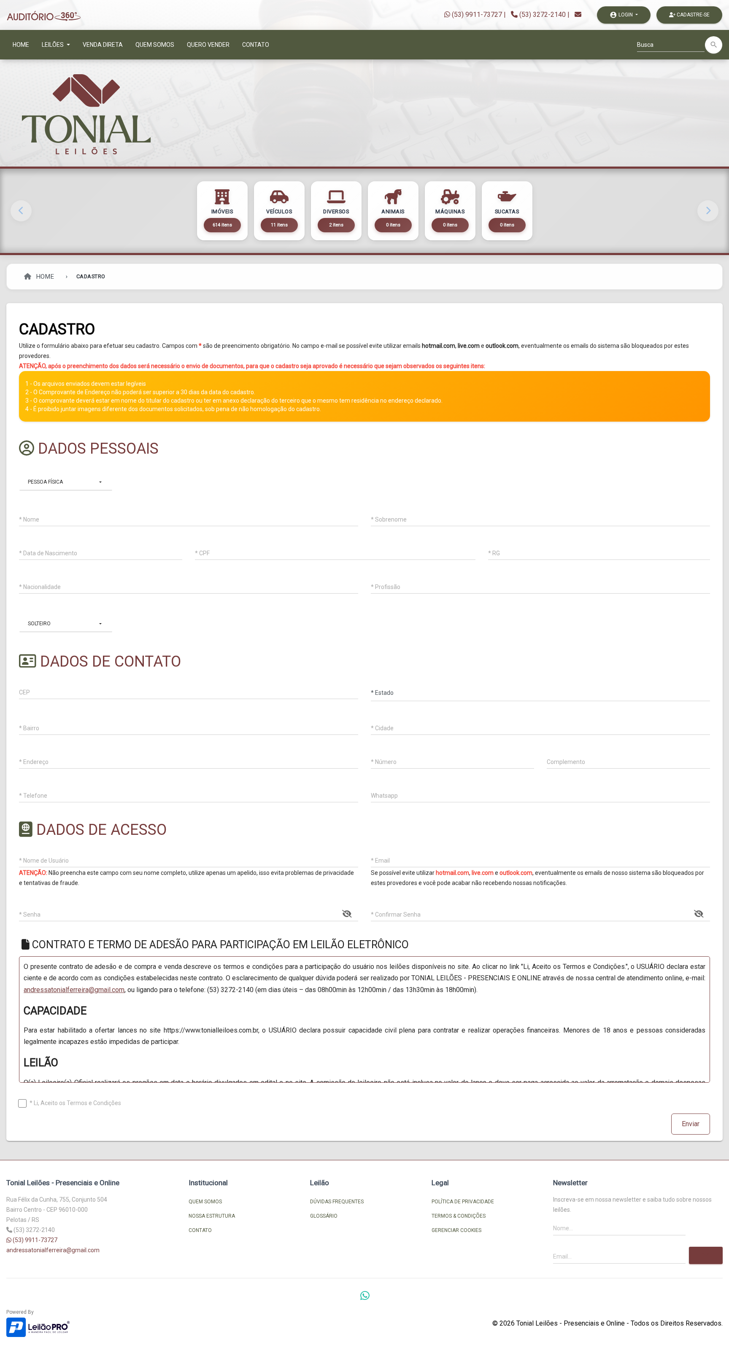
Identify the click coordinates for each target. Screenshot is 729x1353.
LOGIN (622, 15)
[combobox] (65, 482)
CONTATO (255, 44)
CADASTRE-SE (692, 15)
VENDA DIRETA (103, 44)
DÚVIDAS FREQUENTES (337, 1202)
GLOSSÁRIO (324, 1216)
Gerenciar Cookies (456, 1230)
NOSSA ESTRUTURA (212, 1216)
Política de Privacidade (463, 1202)
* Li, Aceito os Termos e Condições (75, 1103)
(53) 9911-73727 (476, 15)
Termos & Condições (459, 1216)
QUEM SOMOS (154, 44)
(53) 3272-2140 (542, 15)
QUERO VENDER (208, 44)
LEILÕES (53, 44)
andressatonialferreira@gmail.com (74, 990)
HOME (21, 44)
